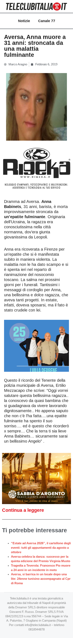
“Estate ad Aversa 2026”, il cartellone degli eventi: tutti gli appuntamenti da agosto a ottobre (41, 548)
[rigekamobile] (36, 168)
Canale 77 (46, 21)
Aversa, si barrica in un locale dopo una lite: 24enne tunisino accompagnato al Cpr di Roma (41, 579)
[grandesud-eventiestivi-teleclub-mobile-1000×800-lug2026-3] (36, 345)
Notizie (24, 21)
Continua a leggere (23, 510)
